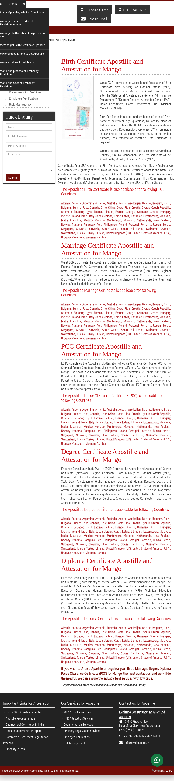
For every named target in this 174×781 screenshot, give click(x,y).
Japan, (99, 216)
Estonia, (98, 212)
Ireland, (76, 216)
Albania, (66, 203)
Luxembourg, (151, 216)
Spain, (124, 229)
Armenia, (100, 203)
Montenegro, (114, 220)
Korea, (118, 216)
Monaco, (100, 220)
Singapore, (67, 229)
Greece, (154, 212)
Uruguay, (66, 237)
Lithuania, (137, 216)
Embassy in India (16, 749)
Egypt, (89, 212)
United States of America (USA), (151, 233)
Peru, (100, 224)
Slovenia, (94, 229)
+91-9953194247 (134, 9)
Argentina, (88, 203)
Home (5, 40)
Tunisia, (81, 233)
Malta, (65, 220)
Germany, (142, 212)
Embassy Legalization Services (21, 83)
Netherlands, (144, 220)
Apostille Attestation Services (20, 56)
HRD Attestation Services (26, 74)
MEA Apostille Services (24, 68)
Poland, (123, 224)
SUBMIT (12, 177)
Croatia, (136, 207)
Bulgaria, (66, 207)
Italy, (92, 216)
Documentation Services (25, 92)
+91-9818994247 (96, 9)
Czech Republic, (161, 207)
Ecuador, (79, 212)
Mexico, (88, 220)
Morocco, (129, 220)
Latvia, (126, 216)
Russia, (157, 224)
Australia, (112, 203)
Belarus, (147, 203)
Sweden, (165, 229)
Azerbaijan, (134, 203)
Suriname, (152, 229)
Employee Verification (23, 98)
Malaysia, (165, 216)
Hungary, (165, 212)
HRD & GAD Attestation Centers (24, 712)
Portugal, (134, 224)
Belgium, (157, 203)
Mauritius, (76, 220)
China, (112, 207)
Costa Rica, (123, 207)
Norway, (66, 224)
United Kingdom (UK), (119, 233)
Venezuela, (78, 237)
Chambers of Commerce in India (25, 724)
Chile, (104, 207)
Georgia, (131, 212)
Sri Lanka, (137, 229)
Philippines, (110, 224)
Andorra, (76, 203)
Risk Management (21, 104)
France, (119, 212)
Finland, (109, 212)
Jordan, (108, 216)
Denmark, (66, 212)
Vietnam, (91, 237)
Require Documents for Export (23, 730)
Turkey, (90, 233)
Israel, (84, 216)
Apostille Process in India (20, 718)
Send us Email (97, 18)
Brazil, (167, 203)
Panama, (77, 224)
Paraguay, (89, 224)
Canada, (95, 207)
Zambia (101, 237)
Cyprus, (146, 207)
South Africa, (110, 229)
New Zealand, (162, 220)
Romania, (146, 224)
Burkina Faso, (81, 207)
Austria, (122, 203)
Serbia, (167, 224)
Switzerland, (68, 233)
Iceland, (66, 216)
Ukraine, (100, 233)
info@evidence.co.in (137, 742)
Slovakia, (81, 229)
